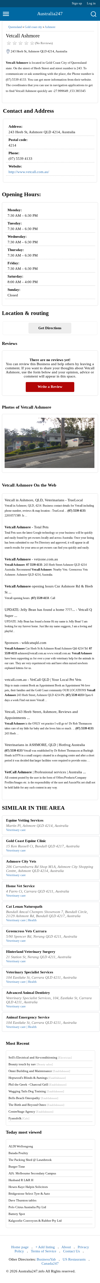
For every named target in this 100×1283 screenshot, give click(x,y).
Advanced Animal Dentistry (28, 993)
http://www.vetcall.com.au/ (28, 172)
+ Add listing (45, 1247)
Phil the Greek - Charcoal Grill (37, 1084)
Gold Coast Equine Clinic (26, 841)
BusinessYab (46, 1259)
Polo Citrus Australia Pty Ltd (27, 1207)
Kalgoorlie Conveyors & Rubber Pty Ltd (35, 1220)
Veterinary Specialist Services (29, 972)
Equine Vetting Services (24, 820)
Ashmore (50, 27)
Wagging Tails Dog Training (36, 1091)
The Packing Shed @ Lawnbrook (30, 1160)
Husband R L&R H (20, 1180)
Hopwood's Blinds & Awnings (37, 1078)
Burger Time (16, 1166)
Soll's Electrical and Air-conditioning (40, 1057)
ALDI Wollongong (20, 1146)
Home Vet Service (20, 886)
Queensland (15, 27)
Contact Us (71, 1251)
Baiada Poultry (18, 1153)
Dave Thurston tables (22, 1200)
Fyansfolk (18, 1118)
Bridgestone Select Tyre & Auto (29, 1193)
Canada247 (50, 1263)
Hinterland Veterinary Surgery (30, 952)
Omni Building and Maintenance (39, 1071)
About (66, 1247)
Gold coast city (33, 27)
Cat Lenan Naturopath (24, 906)
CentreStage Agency (30, 1111)
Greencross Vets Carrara (26, 931)
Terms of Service (43, 1251)
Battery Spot (16, 1214)
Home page (20, 1247)
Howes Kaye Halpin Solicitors (28, 1187)
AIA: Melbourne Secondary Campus (32, 1173)
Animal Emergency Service (28, 1017)
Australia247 (50, 13)
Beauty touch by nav (30, 1064)
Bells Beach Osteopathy (33, 1098)
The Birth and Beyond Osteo (36, 1105)
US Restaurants (74, 1259)
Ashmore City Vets (21, 861)
